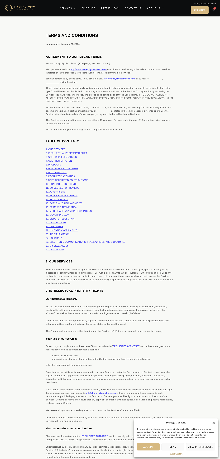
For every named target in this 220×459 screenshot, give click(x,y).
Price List (88, 8)
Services (66, 8)
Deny (172, 447)
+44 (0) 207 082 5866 (205, 3)
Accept (148, 447)
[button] (213, 422)
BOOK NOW (199, 10)
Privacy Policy (176, 453)
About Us (153, 8)
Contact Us (133, 8)
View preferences (200, 447)
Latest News (110, 8)
